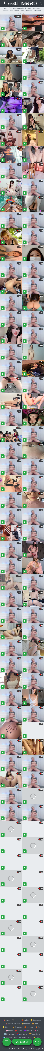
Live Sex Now (22, 1042)
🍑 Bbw (38, 1027)
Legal (41, 1049)
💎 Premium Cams (10, 1037)
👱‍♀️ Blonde (7, 1027)
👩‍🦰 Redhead (28, 1027)
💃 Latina (25, 1020)
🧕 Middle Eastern (13, 1024)
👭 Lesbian (28, 1030)
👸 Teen (35, 1024)
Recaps (25, 1049)
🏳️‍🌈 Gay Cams (22, 1034)
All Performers (33, 1049)
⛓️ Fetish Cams (25, 1037)
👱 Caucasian (36, 1020)
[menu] (6, 1042)
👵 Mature (26, 1024)
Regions (14, 1049)
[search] (37, 1042)
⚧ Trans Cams (34, 1034)
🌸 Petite (9, 1030)
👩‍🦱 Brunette (17, 1027)
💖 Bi (36, 1030)
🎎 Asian (6, 1020)
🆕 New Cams (9, 1034)
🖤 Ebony (15, 1020)
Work (20, 1049)
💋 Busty (18, 1030)
